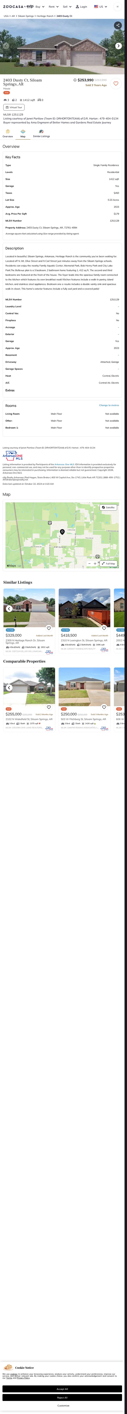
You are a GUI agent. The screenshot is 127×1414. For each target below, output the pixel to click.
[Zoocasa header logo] (18, 6)
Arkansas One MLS (64, 464)
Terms (9, 1377)
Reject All (62, 1397)
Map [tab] (23, 136)
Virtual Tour (16, 107)
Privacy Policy (23, 1377)
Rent (52, 6)
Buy (38, 6)
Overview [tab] (8, 136)
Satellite (110, 507)
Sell (65, 6)
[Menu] (117, 7)
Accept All (62, 1389)
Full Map (110, 563)
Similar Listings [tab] (41, 136)
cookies (13, 1373)
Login (83, 6)
